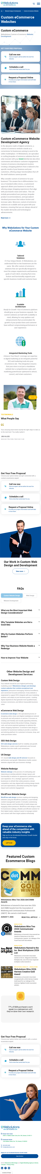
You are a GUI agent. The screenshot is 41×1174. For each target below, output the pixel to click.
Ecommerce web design (9, 714)
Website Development (11, 601)
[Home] (1, 11)
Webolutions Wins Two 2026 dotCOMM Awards (17, 900)
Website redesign (6, 772)
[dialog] (6, 1172)
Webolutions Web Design (11, 1163)
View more (19, 571)
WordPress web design (8, 797)
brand (21, 159)
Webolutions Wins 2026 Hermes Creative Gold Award (25, 971)
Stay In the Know (19, 1156)
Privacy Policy (10, 1164)
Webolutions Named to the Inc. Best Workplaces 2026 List (26, 950)
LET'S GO (9, 843)
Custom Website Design (12, 595)
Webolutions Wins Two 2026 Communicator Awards (24, 929)
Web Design (30, 595)
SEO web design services (9, 744)
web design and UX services (17, 758)
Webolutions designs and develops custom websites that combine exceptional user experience (18, 688)
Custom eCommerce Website (31, 11)
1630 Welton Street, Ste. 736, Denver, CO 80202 (15, 1141)
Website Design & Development (13, 11)
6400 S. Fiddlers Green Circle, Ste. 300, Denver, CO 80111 (17, 1135)
